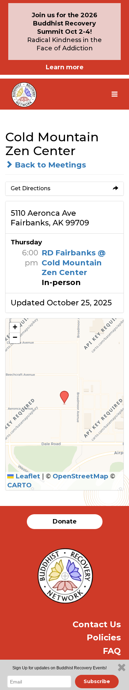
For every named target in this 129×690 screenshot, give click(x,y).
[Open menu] (114, 94)
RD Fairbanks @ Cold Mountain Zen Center (74, 262)
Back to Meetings (49, 165)
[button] (62, 393)
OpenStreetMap (80, 476)
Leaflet (27, 476)
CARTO (19, 485)
